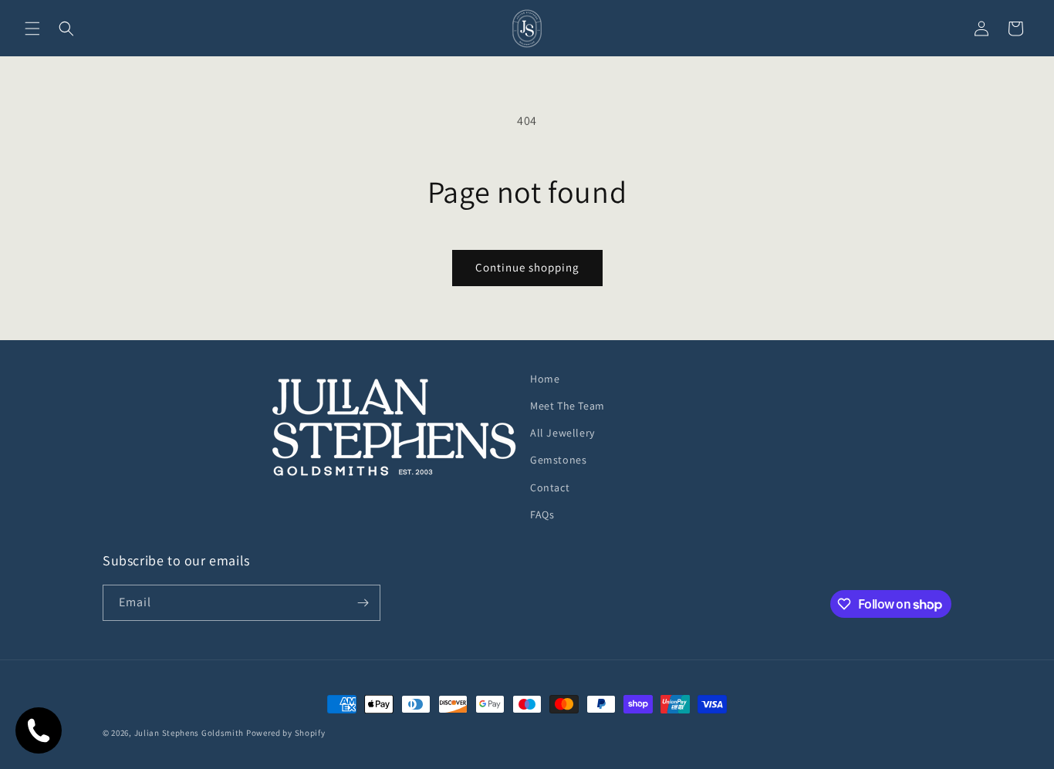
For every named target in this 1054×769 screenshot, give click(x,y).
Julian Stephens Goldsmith (189, 732)
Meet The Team (567, 406)
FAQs (542, 514)
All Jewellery (562, 433)
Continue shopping (527, 267)
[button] (32, 29)
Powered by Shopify (286, 732)
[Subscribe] (363, 603)
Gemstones (558, 460)
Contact (549, 487)
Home (544, 379)
